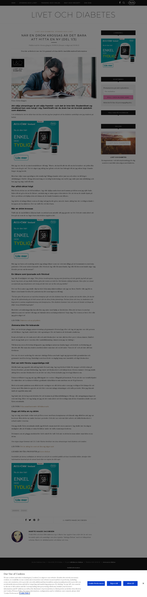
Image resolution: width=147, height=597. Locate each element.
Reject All (114, 583)
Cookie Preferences (96, 583)
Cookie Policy (25, 593)
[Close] (143, 583)
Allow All (130, 583)
